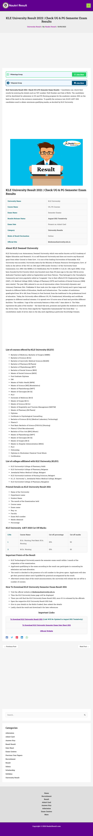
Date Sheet (10, 748)
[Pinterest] (17, 637)
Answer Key (10, 740)
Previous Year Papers (14, 755)
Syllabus (9, 774)
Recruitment (10, 759)
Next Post (84, 646)
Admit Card (10, 737)
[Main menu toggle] (88, 5)
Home (46, 793)
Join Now (80, 74)
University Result (34, 27)
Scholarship (10, 770)
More (46, 814)
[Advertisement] (46, 51)
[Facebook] (7, 637)
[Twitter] (12, 637)
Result (8, 763)
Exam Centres (11, 751)
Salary (8, 766)
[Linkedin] (22, 637)
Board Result (11, 744)
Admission (10, 733)
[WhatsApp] (27, 637)
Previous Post (10, 646)
